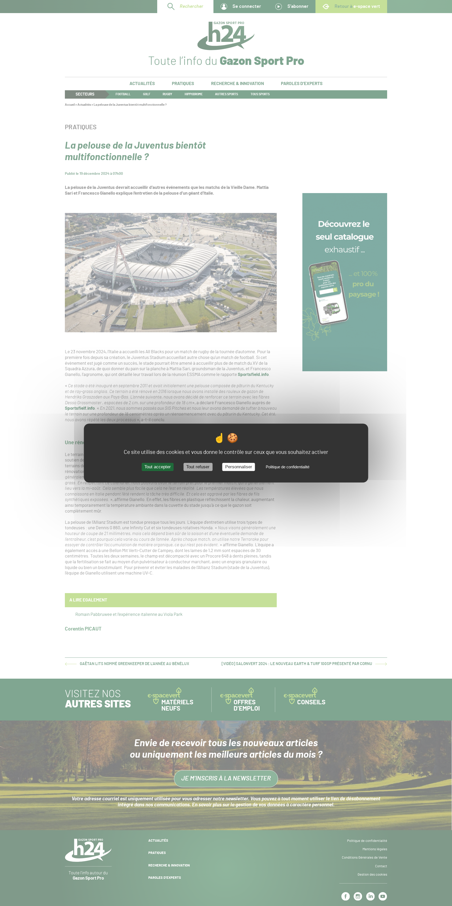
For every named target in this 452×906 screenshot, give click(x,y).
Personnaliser (238, 467)
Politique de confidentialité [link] (287, 467)
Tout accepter (157, 467)
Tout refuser (198, 467)
